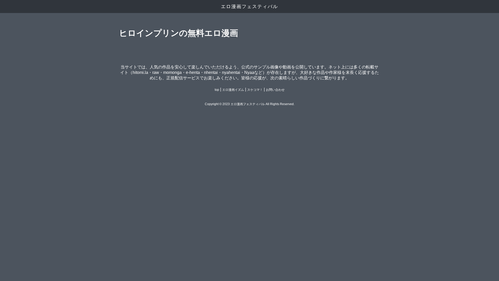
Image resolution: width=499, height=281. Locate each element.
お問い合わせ (275, 90)
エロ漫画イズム (233, 90)
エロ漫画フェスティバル (249, 6)
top (217, 90)
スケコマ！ (255, 90)
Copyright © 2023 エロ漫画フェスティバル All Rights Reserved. (249, 104)
